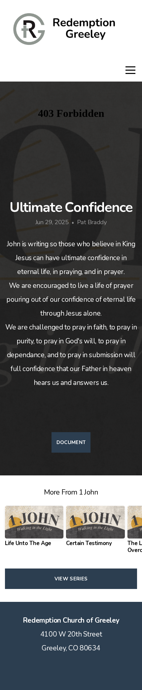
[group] (34, 529)
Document (71, 442)
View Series (71, 578)
